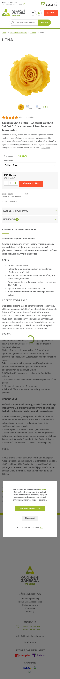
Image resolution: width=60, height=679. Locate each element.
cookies (42, 490)
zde (41, 527)
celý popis (46, 148)
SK (23, 4)
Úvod (4, 33)
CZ (20, 4)
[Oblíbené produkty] (33, 12)
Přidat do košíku (31, 184)
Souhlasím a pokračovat (30, 509)
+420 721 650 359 (9, 3)
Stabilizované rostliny (18, 33)
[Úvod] (13, 13)
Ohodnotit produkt (26, 117)
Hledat (44, 23)
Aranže (33, 33)
